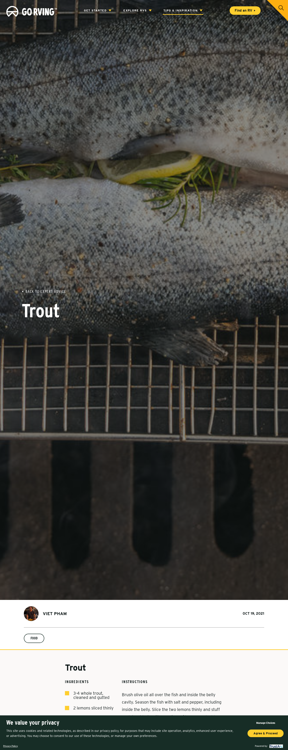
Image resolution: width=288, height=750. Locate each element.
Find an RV (243, 10)
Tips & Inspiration (180, 10)
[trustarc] (276, 745)
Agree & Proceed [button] (265, 733)
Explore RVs (135, 10)
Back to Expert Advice (46, 291)
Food (34, 638)
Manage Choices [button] (265, 722)
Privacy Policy (10, 745)
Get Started (95, 10)
